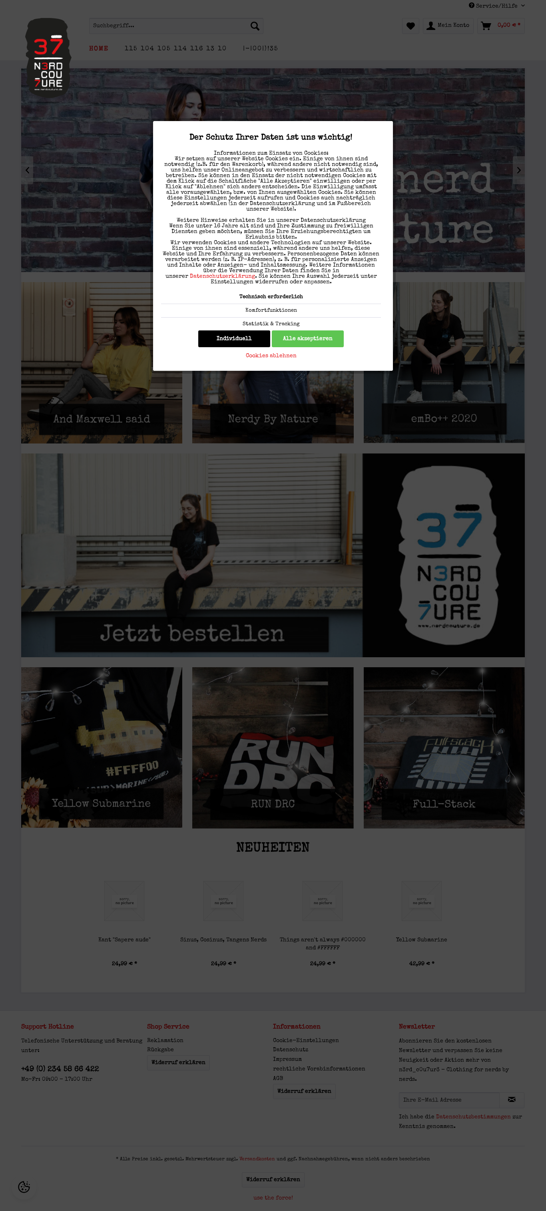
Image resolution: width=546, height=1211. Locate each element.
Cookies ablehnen (271, 356)
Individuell (234, 339)
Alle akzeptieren (308, 339)
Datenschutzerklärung (222, 276)
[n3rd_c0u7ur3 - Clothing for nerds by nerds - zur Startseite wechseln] (48, 58)
